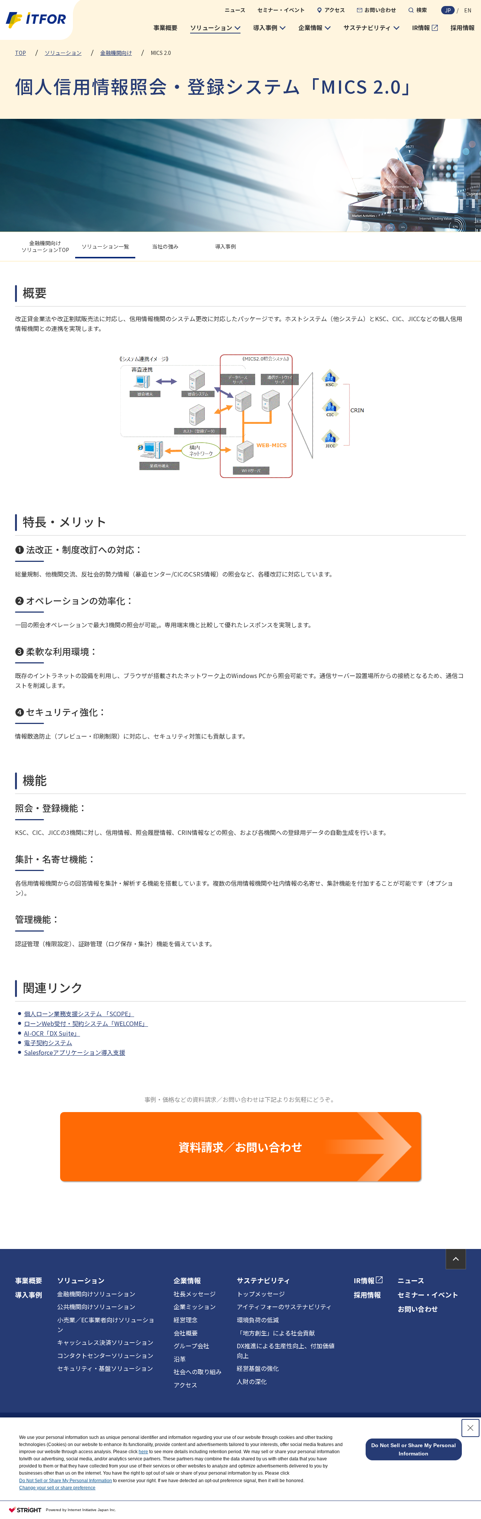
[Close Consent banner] (470, 1428)
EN (467, 10)
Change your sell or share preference (57, 1487)
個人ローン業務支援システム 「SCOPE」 (79, 1013)
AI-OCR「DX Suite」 (52, 1033)
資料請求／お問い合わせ (240, 1146)
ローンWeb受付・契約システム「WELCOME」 (86, 1023)
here (143, 1451)
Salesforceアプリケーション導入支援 (74, 1052)
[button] (215, 28)
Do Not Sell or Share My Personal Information (65, 1480)
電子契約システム (48, 1042)
